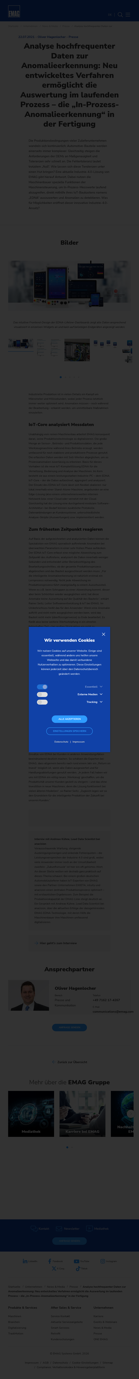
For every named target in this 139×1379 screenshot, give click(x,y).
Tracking (92, 702)
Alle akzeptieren (69, 719)
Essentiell (91, 687)
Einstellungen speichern (69, 731)
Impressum (79, 741)
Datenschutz (61, 741)
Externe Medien (87, 694)
